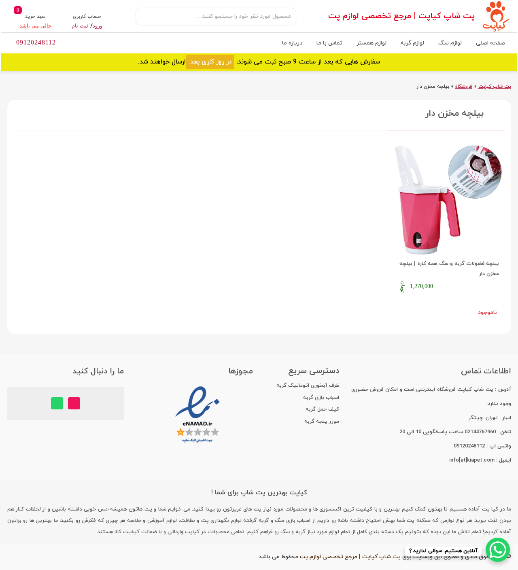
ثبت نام (80, 26)
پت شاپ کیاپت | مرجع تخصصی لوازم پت (401, 16)
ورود (97, 26)
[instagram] (74, 403)
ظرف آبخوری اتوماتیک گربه (307, 385)
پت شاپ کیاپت (494, 86)
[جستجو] (146, 17)
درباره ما (292, 43)
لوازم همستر (371, 43)
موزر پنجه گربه (321, 421)
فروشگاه (463, 86)
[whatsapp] (57, 403)
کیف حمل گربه (322, 409)
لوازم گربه (412, 43)
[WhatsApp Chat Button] (498, 550)
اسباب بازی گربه (321, 397)
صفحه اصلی (490, 43)
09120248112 (36, 42)
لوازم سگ (450, 43)
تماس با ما (329, 43)
